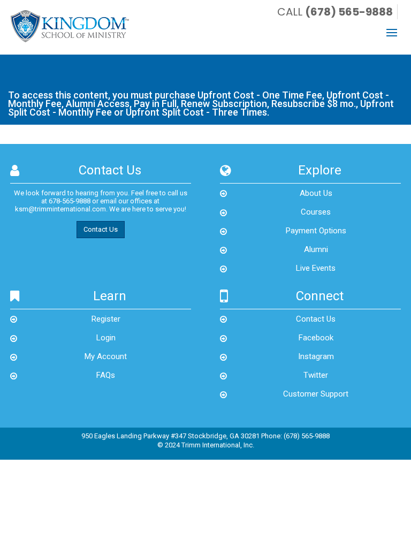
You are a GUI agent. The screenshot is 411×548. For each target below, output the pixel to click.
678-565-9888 (69, 201)
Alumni (316, 249)
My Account (106, 356)
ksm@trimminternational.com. (61, 209)
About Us (316, 193)
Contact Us (100, 229)
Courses (316, 212)
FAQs (105, 375)
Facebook (316, 337)
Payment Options (316, 230)
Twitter (315, 375)
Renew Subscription (224, 103)
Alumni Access (98, 103)
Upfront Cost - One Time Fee (259, 95)
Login (106, 337)
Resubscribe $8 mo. (313, 103)
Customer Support (315, 394)
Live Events (316, 268)
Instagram (316, 356)
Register (106, 319)
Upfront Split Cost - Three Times (196, 112)
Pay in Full (155, 103)
